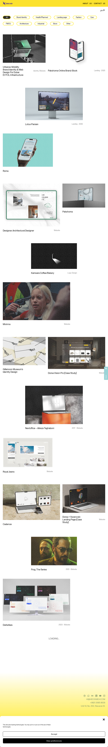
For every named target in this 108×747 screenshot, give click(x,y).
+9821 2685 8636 (97, 703)
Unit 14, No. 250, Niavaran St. (93, 706)
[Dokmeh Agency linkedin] (16, 10)
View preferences (54, 741)
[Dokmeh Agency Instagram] (25, 10)
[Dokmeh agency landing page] (9, 3)
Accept (54, 734)
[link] (102, 10)
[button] (103, 719)
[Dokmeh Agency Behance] (12, 10)
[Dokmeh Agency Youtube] (21, 10)
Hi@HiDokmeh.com (95, 699)
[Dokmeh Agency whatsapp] (8, 10)
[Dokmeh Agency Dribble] (4, 10)
